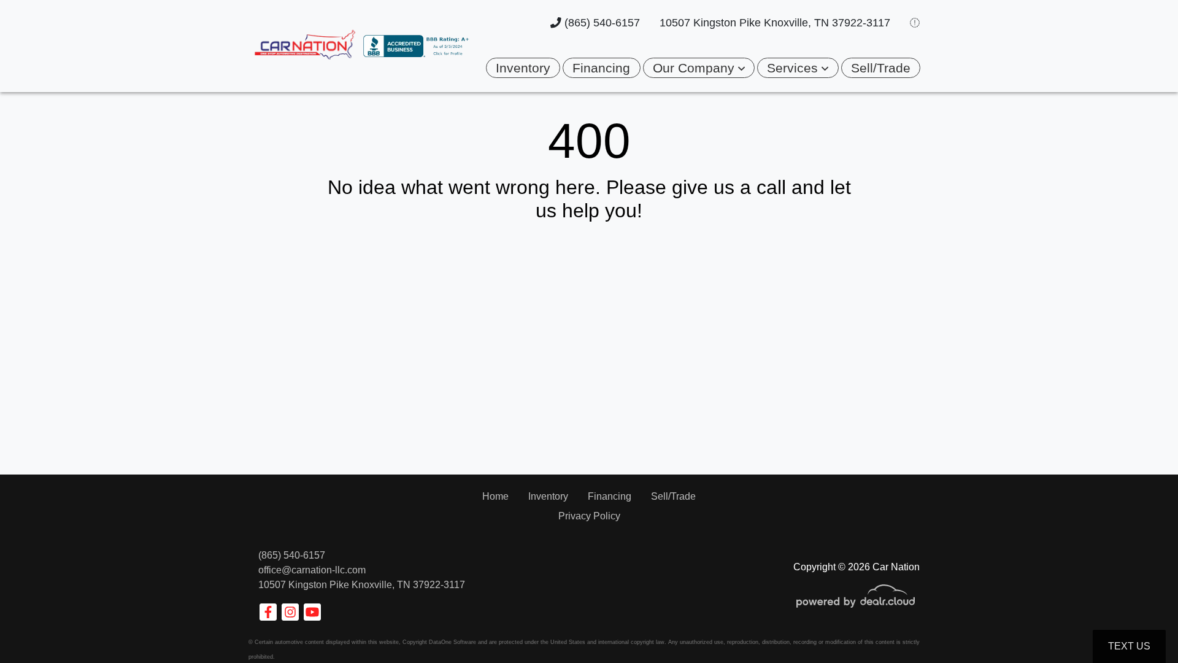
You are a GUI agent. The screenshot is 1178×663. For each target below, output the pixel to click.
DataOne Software (452, 642)
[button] (699, 68)
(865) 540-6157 (600, 23)
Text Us (1129, 646)
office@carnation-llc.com (312, 570)
